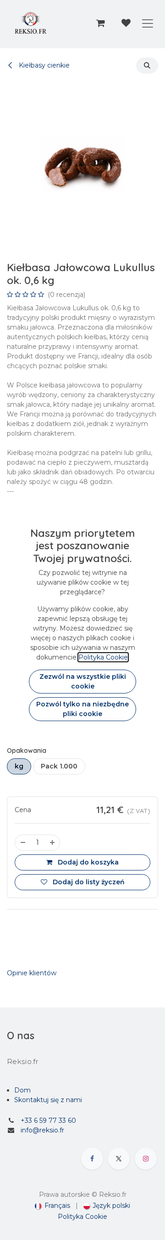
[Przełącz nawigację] (147, 23)
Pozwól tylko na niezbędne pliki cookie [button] (82, 709)
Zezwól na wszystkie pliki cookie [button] (82, 681)
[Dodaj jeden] (52, 842)
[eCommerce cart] (100, 23)
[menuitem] (52, 1206)
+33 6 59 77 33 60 (48, 1120)
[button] (147, 65)
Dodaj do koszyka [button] (87, 862)
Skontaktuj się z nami (48, 1100)
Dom (22, 1090)
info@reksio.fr (42, 1130)
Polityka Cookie (82, 1216)
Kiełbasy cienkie (43, 65)
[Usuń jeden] (22, 842)
